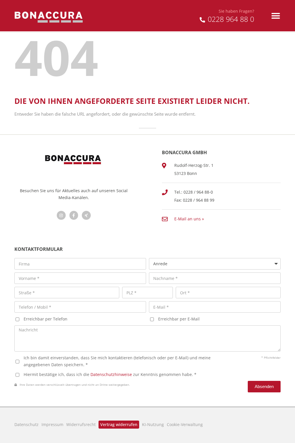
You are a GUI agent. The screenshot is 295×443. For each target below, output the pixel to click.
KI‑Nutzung (153, 424)
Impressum (52, 424)
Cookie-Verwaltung (185, 424)
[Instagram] (61, 215)
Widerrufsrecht (81, 424)
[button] (276, 16)
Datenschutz (26, 424)
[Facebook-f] (73, 215)
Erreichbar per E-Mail (179, 319)
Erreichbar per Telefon (45, 319)
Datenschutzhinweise (111, 374)
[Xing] (86, 215)
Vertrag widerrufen (118, 424)
